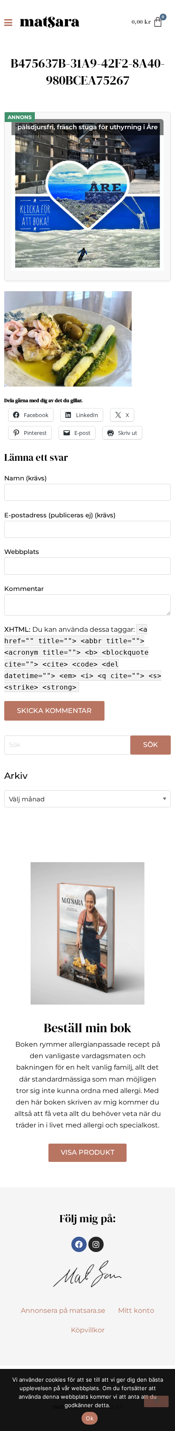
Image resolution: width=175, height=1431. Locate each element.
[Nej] (156, 1401)
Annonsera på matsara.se (63, 1310)
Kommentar (24, 589)
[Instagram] (96, 1244)
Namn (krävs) (25, 478)
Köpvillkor (87, 1330)
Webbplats (21, 552)
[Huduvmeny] (10, 22)
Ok (89, 1418)
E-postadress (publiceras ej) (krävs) (60, 515)
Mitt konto (136, 1310)
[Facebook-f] (79, 1244)
